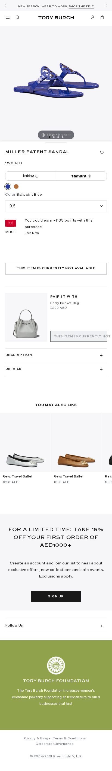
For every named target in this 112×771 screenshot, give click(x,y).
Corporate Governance (55, 744)
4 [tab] (62, 137)
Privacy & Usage (37, 738)
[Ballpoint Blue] (7, 187)
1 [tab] (49, 137)
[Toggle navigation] (7, 17)
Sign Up (56, 596)
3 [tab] (58, 137)
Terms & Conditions (69, 738)
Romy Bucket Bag (64, 303)
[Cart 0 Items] (102, 18)
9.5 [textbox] (13, 206)
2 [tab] (54, 137)
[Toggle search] (18, 18)
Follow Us (14, 625)
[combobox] (56, 206)
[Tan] (16, 187)
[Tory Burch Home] (56, 18)
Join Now (32, 233)
